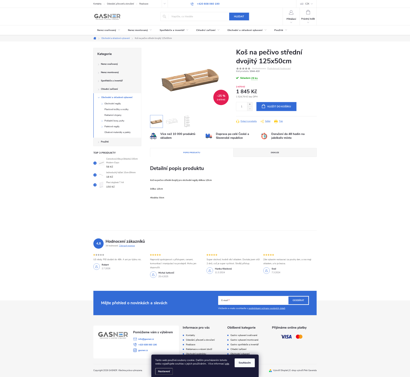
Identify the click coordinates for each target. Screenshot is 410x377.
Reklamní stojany (112, 115)
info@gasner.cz (146, 339)
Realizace (143, 3)
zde (227, 363)
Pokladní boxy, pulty (114, 120)
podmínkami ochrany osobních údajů (267, 308)
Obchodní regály (112, 103)
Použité (105, 141)
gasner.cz (143, 350)
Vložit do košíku (279, 106)
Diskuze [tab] (275, 152)
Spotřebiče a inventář (112, 80)
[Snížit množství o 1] (249, 109)
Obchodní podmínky (196, 353)
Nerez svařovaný (109, 64)
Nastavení (164, 371)
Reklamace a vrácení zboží (199, 349)
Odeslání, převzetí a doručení (120, 3)
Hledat (239, 16)
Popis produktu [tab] (191, 152)
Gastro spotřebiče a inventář (244, 344)
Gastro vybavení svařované (243, 335)
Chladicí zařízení (109, 89)
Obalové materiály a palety (117, 132)
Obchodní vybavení (240, 354)
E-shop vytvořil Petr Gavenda (303, 370)
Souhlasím (245, 363)
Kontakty (97, 3)
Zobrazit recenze (127, 245)
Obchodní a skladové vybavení (116, 97)
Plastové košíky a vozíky (116, 109)
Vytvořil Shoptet (280, 370)
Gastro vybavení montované (244, 340)
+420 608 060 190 (147, 344)
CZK (307, 3)
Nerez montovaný (110, 72)
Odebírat (298, 300)
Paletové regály (111, 126)
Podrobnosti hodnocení (279, 68)
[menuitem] (108, 30)
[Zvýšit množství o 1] (249, 104)
